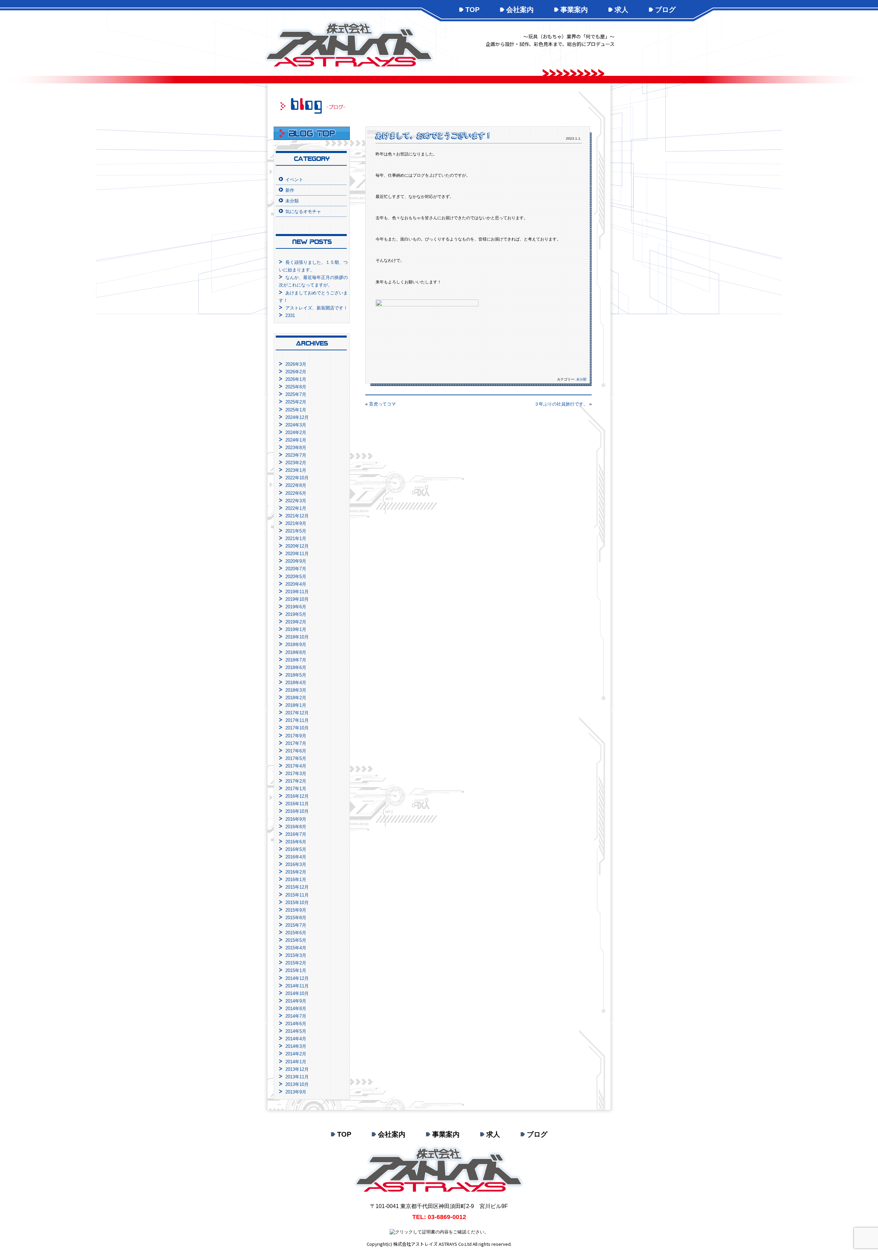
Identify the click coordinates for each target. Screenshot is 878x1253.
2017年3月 (295, 773)
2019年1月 (295, 629)
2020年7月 (295, 568)
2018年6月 (295, 667)
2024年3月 (295, 425)
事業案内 (574, 9)
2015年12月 (297, 887)
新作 (289, 190)
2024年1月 (295, 440)
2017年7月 (295, 743)
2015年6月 (295, 932)
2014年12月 (297, 978)
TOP (472, 9)
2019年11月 (297, 591)
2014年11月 (297, 985)
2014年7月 (295, 1016)
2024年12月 (297, 417)
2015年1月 (295, 970)
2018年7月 (295, 660)
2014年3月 (295, 1046)
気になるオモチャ (303, 211)
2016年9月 (295, 819)
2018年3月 (295, 690)
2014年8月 (295, 1008)
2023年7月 (295, 455)
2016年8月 (295, 826)
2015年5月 (295, 940)
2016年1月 (295, 879)
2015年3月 (295, 955)
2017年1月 (295, 788)
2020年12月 (297, 546)
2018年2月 (295, 697)
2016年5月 (295, 849)
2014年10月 (297, 993)
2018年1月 (295, 705)
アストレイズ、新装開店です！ (316, 308)
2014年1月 (295, 1061)
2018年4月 (295, 682)
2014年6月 (295, 1023)
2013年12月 (297, 1069)
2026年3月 (295, 364)
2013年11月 (297, 1076)
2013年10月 (297, 1084)
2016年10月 (297, 811)
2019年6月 (295, 606)
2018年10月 (297, 637)
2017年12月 (297, 712)
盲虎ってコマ (382, 404)
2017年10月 (297, 727)
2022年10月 (297, 477)
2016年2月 (295, 872)
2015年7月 (295, 925)
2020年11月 (297, 553)
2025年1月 (295, 409)
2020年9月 (295, 561)
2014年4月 (295, 1038)
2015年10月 (297, 902)
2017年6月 (295, 750)
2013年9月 (295, 1091)
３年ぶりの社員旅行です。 (561, 404)
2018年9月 (295, 644)
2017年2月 (295, 781)
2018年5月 (295, 675)
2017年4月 (295, 766)
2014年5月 (295, 1031)
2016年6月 (295, 841)
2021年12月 (297, 515)
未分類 (581, 379)
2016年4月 (295, 856)
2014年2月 (295, 1053)
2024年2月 (295, 432)
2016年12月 (297, 796)
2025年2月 (295, 402)
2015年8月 (295, 917)
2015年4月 (295, 947)
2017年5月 (295, 758)
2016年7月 (295, 834)
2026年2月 (295, 371)
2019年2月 (295, 621)
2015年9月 (295, 910)
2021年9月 (295, 523)
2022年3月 (295, 500)
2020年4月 (295, 584)
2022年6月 (295, 493)
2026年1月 (295, 379)
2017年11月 (297, 720)
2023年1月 (295, 470)
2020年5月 (295, 576)
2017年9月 (295, 735)
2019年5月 (295, 614)
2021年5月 (295, 531)
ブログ (665, 9)
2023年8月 (295, 447)
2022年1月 (295, 508)
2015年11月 (297, 895)
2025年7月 (295, 394)
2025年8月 (295, 386)
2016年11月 (297, 803)
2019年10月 (297, 599)
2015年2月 (295, 962)
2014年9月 (295, 1001)
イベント (294, 179)
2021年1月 (295, 538)
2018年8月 (295, 652)
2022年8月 (295, 485)
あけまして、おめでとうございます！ (434, 135)
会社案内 (520, 9)
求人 (621, 9)
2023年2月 (295, 462)
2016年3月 (295, 864)
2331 (290, 315)
